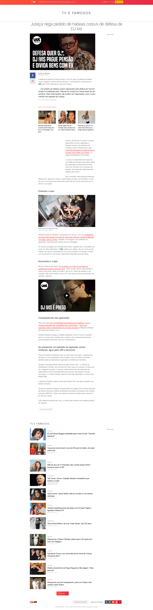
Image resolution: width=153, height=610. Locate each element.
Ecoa (94, 6)
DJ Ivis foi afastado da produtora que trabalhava (66, 323)
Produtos (33, 6)
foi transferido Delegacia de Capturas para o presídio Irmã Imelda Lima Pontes (80, 150)
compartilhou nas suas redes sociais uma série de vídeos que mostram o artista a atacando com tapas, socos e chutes (66, 237)
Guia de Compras (120, 6)
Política (53, 6)
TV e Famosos (76, 13)
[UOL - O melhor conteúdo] (32, 2)
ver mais (61, 593)
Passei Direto (62, 2)
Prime (110, 6)
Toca (113, 6)
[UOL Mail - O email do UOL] (106, 2)
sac (102, 1)
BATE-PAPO (48, 2)
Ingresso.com (42, 2)
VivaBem (88, 6)
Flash (38, 6)
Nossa (104, 6)
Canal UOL (99, 6)
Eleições (42, 6)
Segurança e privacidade (92, 606)
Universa (83, 6)
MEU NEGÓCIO (55, 2)
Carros (58, 6)
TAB (107, 6)
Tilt (92, 6)
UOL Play (73, 2)
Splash (78, 6)
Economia (63, 6)
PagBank (68, 2)
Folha (68, 6)
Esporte (73, 6)
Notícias (48, 6)
